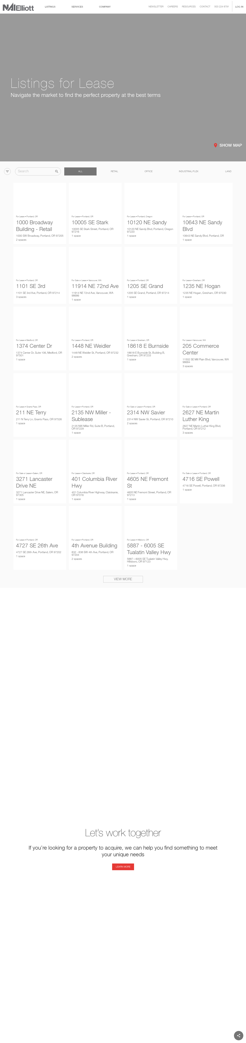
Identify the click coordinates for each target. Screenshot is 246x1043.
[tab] (50, 7)
